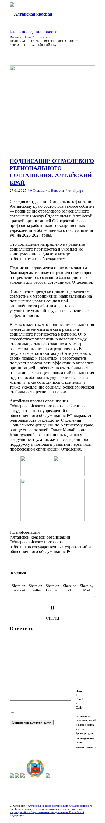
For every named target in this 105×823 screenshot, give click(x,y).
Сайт (79, 707)
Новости (42, 37)
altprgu (78, 191)
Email (79, 701)
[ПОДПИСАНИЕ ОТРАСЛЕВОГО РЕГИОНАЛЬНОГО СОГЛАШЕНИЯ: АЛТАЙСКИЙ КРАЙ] (52, 108)
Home (27, 37)
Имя (79, 693)
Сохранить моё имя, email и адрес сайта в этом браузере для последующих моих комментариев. (86, 731)
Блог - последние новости (33, 31)
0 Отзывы (37, 191)
